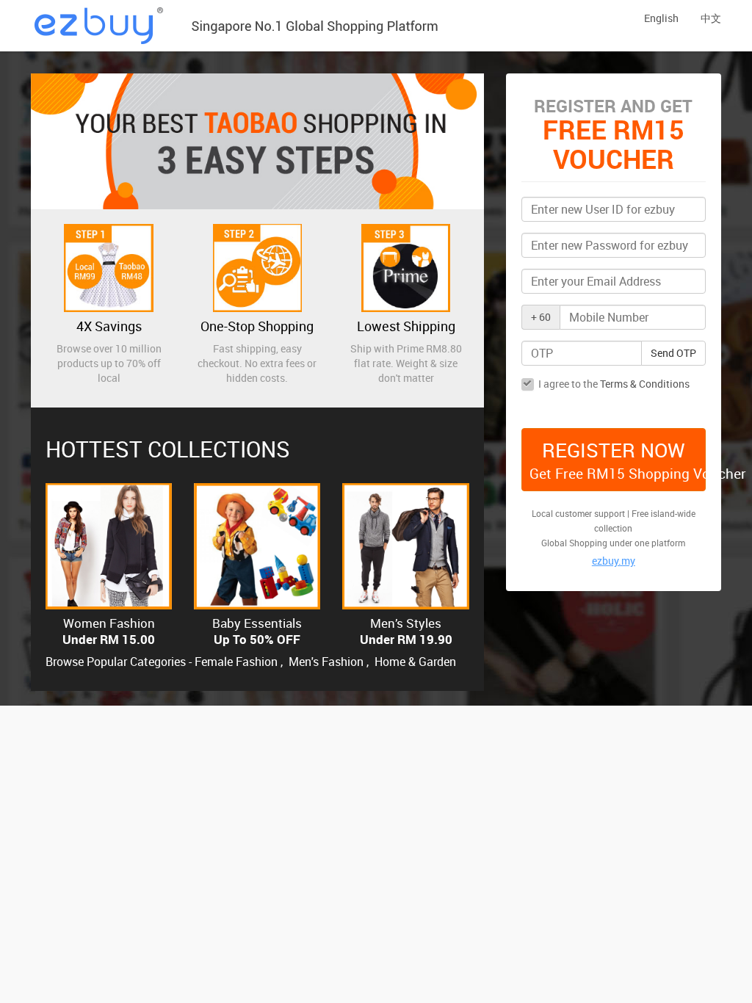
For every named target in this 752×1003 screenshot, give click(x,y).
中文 (711, 18)
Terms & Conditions (645, 384)
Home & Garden (415, 661)
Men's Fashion (326, 661)
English (661, 18)
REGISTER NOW (617, 459)
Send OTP (673, 353)
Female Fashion (236, 661)
